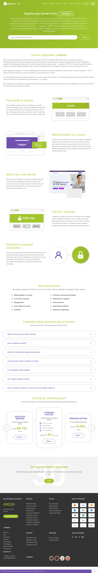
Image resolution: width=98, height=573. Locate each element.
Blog (4, 535)
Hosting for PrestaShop (33, 522)
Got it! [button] (94, 571)
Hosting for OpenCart (32, 520)
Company (71, 3)
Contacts (6, 539)
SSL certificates (53, 503)
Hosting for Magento (32, 524)
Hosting (45, 3)
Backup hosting (30, 508)
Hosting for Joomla (31, 515)
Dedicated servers (31, 545)
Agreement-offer (8, 546)
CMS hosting (30, 510)
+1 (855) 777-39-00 (9, 556)
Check (85, 37)
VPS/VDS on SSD (31, 540)
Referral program (54, 538)
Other (64, 3)
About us (6, 532)
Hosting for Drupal (31, 517)
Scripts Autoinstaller (55, 513)
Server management (55, 510)
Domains (58, 3)
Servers (51, 3)
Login (85, 3)
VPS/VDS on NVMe (31, 542)
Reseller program (54, 540)
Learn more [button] (42, 571)
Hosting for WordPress (32, 513)
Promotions (6, 537)
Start (49, 481)
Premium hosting (31, 506)
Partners (78, 3)
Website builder (53, 506)
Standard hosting (31, 503)
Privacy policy (7, 548)
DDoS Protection (54, 508)
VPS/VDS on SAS (31, 538)
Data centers (7, 542)
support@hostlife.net (9, 558)
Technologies (7, 544)
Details (19, 437)
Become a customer (10, 516)
